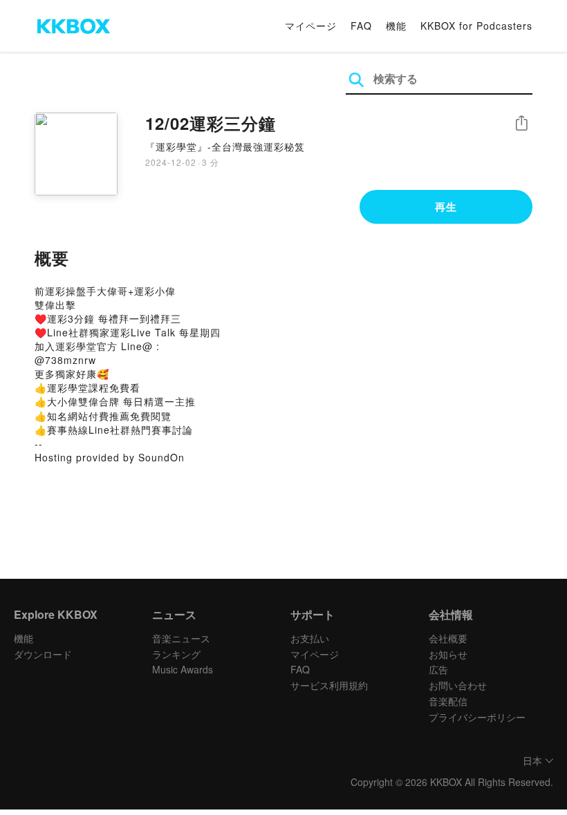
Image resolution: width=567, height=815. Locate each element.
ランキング (176, 654)
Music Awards (182, 669)
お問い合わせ (458, 685)
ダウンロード (43, 654)
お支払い (309, 638)
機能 (396, 25)
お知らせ (448, 654)
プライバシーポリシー (477, 717)
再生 (446, 206)
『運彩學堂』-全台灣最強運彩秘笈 (225, 146)
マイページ (311, 25)
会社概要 (448, 638)
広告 (438, 669)
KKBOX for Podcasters (476, 25)
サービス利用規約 (329, 685)
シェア (521, 123)
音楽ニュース (181, 638)
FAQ (361, 25)
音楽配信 (448, 701)
